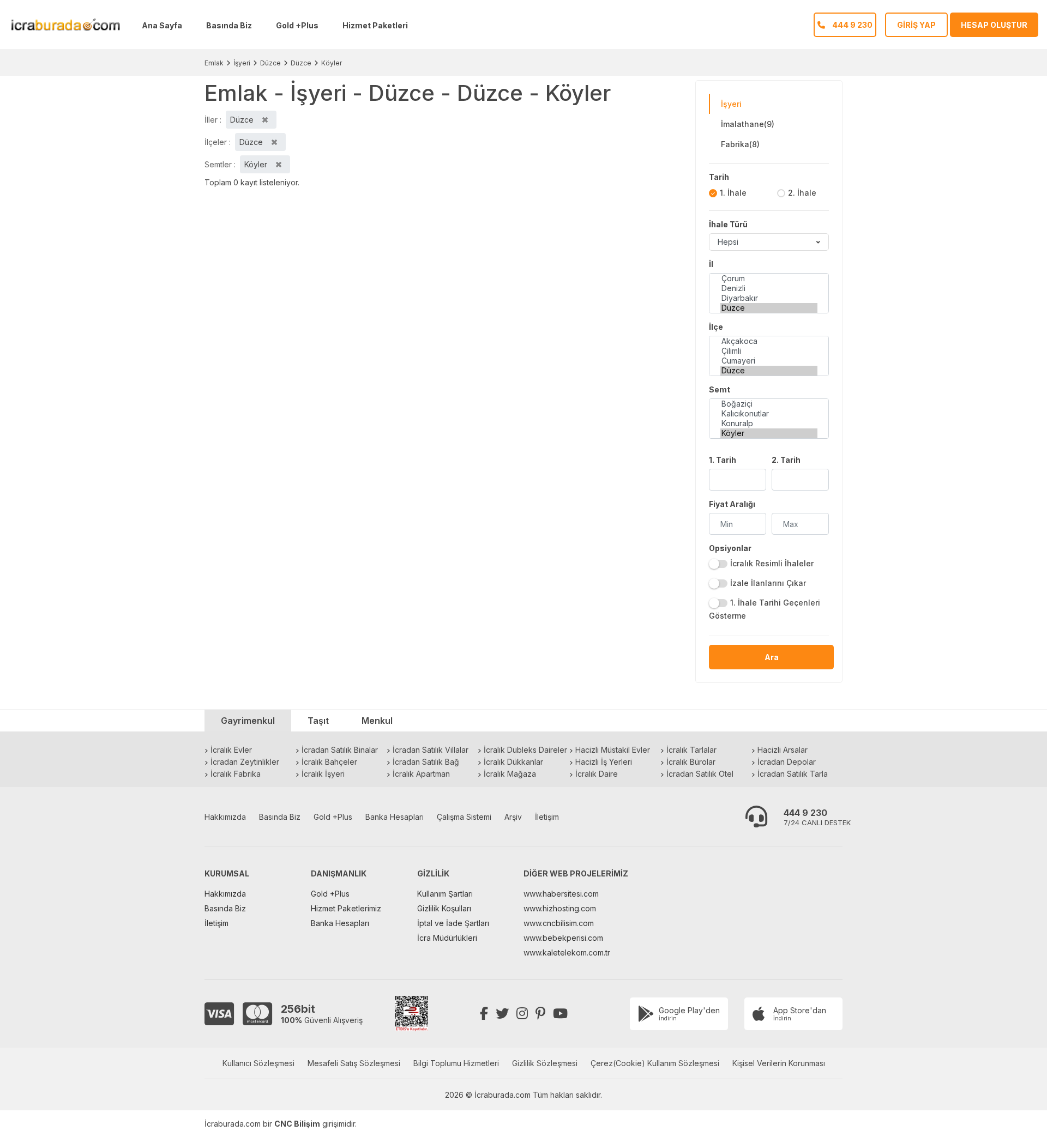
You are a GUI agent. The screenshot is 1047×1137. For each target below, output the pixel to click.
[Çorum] (768, 278)
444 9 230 (805, 812)
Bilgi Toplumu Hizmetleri (456, 1063)
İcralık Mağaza (510, 773)
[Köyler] (768, 433)
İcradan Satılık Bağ (426, 761)
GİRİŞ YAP (916, 24)
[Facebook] (484, 1013)
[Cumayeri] (768, 361)
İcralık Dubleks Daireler (525, 749)
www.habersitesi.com (561, 893)
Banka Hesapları (394, 816)
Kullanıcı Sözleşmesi (258, 1063)
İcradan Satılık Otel (699, 773)
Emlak (214, 63)
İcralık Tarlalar (691, 749)
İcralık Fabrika (235, 773)
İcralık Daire (596, 773)
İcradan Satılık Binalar (340, 749)
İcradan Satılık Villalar (430, 749)
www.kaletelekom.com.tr (567, 952)
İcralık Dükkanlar (513, 761)
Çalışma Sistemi (464, 816)
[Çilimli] (768, 351)
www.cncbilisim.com (559, 923)
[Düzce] (768, 308)
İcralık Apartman (421, 773)
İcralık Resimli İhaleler (772, 563)
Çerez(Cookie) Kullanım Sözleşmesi (655, 1063)
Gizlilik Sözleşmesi (544, 1063)
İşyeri (241, 63)
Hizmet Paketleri (375, 25)
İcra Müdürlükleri (447, 937)
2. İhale (802, 192)
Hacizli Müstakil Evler (612, 749)
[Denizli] (768, 288)
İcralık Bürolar (690, 761)
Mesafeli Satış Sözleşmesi (354, 1063)
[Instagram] (522, 1013)
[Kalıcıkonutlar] (768, 414)
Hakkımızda (225, 816)
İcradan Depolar (786, 761)
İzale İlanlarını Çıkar (768, 583)
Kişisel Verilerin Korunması (778, 1063)
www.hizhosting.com (560, 908)
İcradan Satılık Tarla (792, 773)
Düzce (270, 63)
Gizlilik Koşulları (444, 908)
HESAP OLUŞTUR (994, 24)
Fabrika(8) (740, 144)
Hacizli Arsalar (782, 749)
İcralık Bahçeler (329, 761)
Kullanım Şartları (445, 893)
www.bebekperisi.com (563, 937)
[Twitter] (502, 1013)
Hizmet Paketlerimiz (346, 908)
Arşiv (513, 816)
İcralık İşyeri (323, 773)
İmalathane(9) (747, 124)
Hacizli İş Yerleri (603, 761)
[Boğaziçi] (768, 404)
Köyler (331, 63)
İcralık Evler (231, 749)
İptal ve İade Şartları (453, 923)
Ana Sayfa (162, 25)
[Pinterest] (540, 1013)
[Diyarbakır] (768, 298)
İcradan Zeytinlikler (244, 761)
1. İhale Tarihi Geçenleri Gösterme (764, 609)
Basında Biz (229, 25)
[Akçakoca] (768, 341)
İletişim (547, 816)
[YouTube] (560, 1013)
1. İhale (733, 192)
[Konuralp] (768, 423)
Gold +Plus (297, 25)
